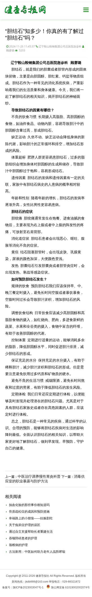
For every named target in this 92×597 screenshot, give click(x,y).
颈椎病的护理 (18, 545)
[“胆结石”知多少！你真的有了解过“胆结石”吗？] (25, 14)
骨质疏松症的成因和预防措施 (29, 511)
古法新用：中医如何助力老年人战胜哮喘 (36, 551)
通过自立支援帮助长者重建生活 (30, 531)
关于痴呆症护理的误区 (24, 525)
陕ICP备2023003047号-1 (28, 587)
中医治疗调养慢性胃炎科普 (39, 476)
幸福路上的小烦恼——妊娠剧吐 (30, 518)
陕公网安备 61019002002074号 (70, 587)
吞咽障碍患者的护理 (22, 538)
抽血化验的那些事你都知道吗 (29, 505)
